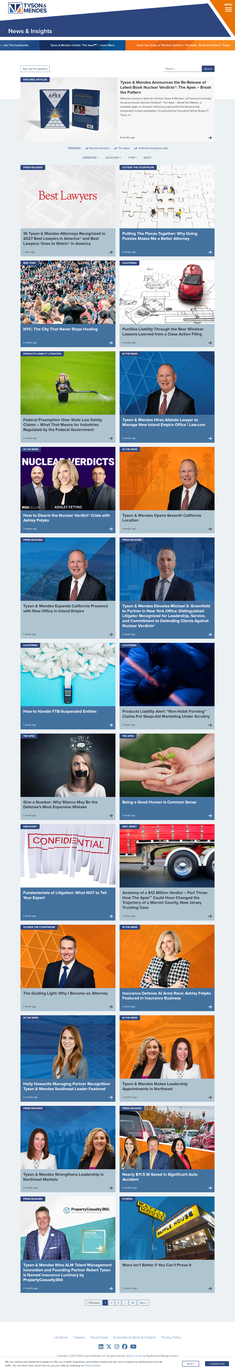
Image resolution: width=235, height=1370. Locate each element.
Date (147, 157)
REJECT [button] (190, 1363)
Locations (61, 1337)
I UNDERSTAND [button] (217, 1363)
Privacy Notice (92, 1365)
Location (112, 157)
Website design (134, 1355)
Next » (143, 1303)
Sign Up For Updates (35, 69)
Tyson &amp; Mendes (22, 8)
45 (132, 1303)
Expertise (89, 157)
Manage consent (169, 1355)
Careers (79, 1337)
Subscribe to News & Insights (134, 1337)
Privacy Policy (171, 1337)
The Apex (124, 148)
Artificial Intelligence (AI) (153, 148)
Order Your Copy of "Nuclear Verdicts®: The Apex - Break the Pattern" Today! (121, 45)
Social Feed (99, 1337)
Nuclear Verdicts (99, 148)
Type (131, 157)
